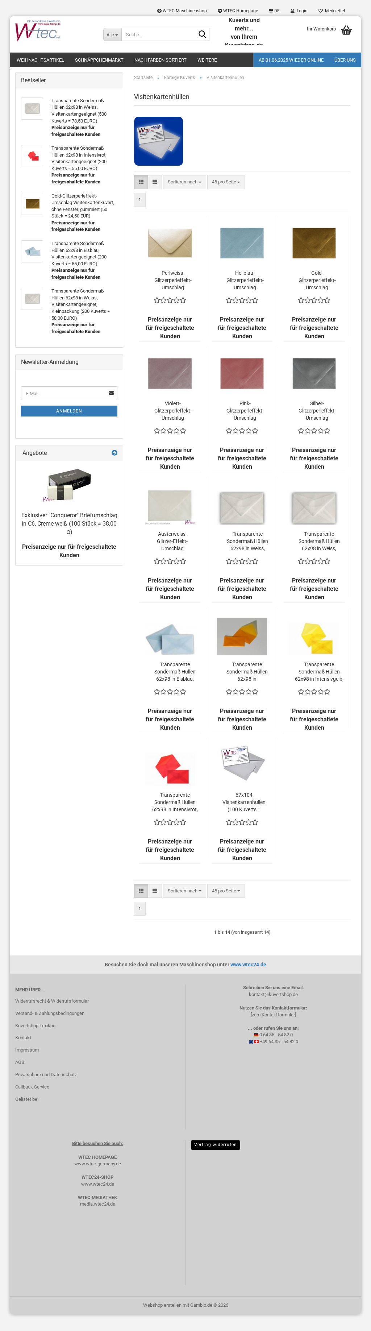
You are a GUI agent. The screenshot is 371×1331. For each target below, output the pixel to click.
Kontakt (23, 1037)
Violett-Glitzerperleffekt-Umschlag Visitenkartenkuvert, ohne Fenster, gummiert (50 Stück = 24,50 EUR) (172, 411)
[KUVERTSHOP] (53, 30)
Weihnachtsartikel (40, 60)
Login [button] (301, 10)
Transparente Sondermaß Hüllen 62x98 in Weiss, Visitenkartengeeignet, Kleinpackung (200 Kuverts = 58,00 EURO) (247, 541)
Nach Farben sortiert (160, 60)
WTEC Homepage (240, 10)
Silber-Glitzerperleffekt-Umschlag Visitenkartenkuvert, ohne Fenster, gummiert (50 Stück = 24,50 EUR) (317, 411)
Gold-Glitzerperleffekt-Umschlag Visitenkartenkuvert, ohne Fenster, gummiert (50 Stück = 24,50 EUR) (317, 280)
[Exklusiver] (69, 485)
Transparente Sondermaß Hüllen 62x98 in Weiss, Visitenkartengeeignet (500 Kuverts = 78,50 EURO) (319, 541)
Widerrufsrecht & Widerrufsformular (52, 1001)
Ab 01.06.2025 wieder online (291, 60)
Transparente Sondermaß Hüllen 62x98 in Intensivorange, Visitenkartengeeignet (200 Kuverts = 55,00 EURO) (246, 672)
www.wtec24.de (248, 964)
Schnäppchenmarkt (99, 60)
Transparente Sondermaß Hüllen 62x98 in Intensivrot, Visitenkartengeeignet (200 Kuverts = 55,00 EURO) (174, 802)
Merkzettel (334, 10)
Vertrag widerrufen (215, 1144)
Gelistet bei (26, 1099)
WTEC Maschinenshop (184, 10)
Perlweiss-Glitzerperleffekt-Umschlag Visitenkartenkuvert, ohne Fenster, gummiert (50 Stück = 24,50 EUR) (172, 280)
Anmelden (69, 411)
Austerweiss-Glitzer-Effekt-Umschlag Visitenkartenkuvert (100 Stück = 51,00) (172, 541)
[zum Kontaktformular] (273, 1014)
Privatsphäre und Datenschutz (46, 1074)
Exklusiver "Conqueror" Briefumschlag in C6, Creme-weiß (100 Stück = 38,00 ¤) (69, 523)
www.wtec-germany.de (97, 1163)
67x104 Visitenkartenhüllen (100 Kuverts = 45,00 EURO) (244, 802)
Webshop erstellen (162, 1305)
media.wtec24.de (97, 1204)
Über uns (345, 60)
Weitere (207, 60)
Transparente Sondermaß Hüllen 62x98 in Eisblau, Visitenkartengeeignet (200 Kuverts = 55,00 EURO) (174, 672)
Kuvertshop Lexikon (35, 1025)
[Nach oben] (351, 1320)
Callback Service (32, 1087)
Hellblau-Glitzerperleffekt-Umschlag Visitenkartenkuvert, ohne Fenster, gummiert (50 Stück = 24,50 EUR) (244, 280)
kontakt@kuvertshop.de (273, 994)
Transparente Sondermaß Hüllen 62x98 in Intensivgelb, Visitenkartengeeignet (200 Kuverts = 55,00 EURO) (319, 672)
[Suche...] (202, 34)
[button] (274, 10)
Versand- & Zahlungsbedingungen (49, 1013)
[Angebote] (114, 453)
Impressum (27, 1050)
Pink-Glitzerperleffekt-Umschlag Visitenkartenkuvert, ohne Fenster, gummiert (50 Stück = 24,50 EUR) (244, 411)
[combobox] (184, 182)
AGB (19, 1062)
